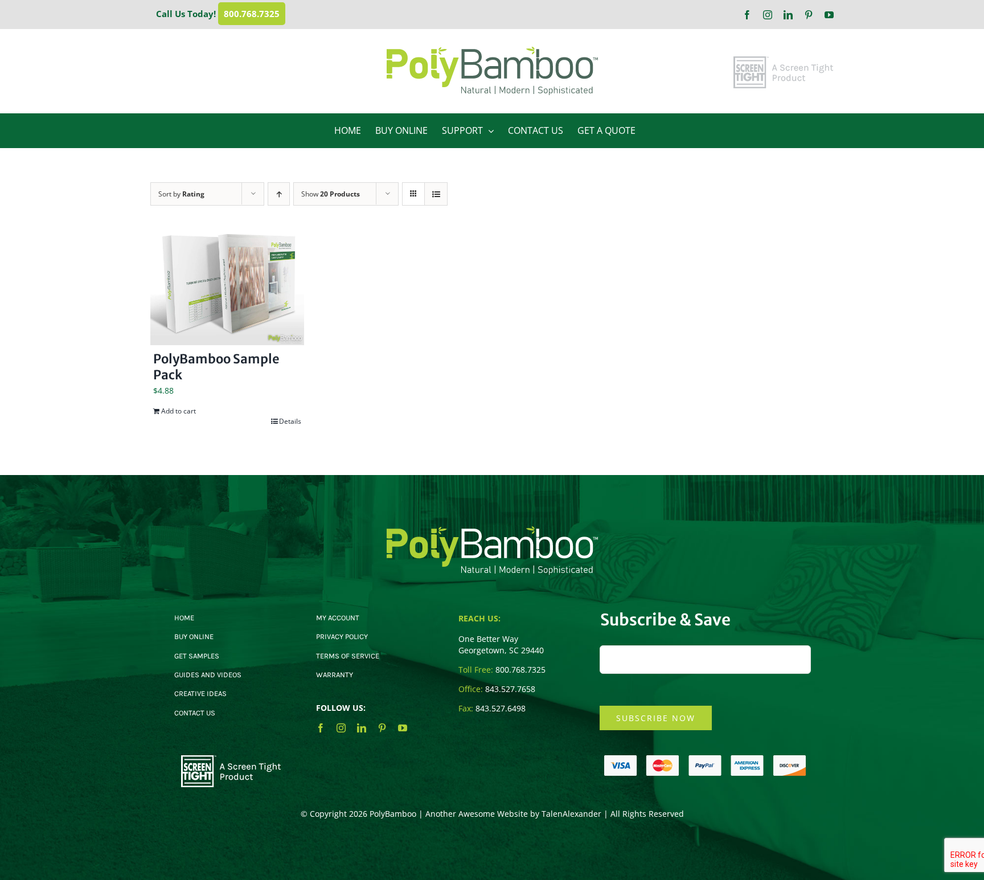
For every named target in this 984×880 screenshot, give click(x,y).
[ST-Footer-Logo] (231, 759)
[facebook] (320, 727)
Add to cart (178, 411)
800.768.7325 (252, 13)
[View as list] (436, 194)
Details (290, 421)
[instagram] (341, 727)
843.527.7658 (510, 688)
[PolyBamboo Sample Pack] (227, 287)
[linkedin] (361, 727)
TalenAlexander (571, 813)
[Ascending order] (279, 194)
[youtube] (402, 727)
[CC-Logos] (705, 759)
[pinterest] (382, 727)
